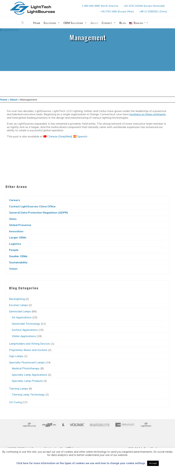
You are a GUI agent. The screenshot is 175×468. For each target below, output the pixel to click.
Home (36, 23)
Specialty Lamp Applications (29, 374)
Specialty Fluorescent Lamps (27, 362)
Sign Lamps (16, 356)
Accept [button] (153, 463)
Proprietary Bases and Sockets (28, 350)
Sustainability (18, 262)
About (94, 23)
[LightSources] (32, 8)
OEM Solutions (73, 23)
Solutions (50, 23)
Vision (13, 268)
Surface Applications (25, 329)
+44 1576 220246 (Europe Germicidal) (144, 5)
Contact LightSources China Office (32, 206)
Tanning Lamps (18, 388)
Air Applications (22, 317)
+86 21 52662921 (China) (153, 11)
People (13, 250)
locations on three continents (148, 114)
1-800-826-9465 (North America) (100, 5)
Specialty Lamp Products (27, 380)
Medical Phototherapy (26, 368)
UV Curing (15, 402)
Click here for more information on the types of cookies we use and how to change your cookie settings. (81, 463)
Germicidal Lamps (20, 311)
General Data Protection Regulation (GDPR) (38, 212)
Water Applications (24, 336)
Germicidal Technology (26, 323)
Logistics (15, 243)
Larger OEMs (17, 237)
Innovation (16, 231)
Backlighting (17, 299)
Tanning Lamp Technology (28, 394)
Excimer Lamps (18, 305)
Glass (13, 219)
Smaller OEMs (18, 256)
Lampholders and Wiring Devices (29, 343)
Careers (14, 200)
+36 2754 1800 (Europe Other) (117, 11)
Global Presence (20, 225)
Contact (107, 23)
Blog (122, 23)
